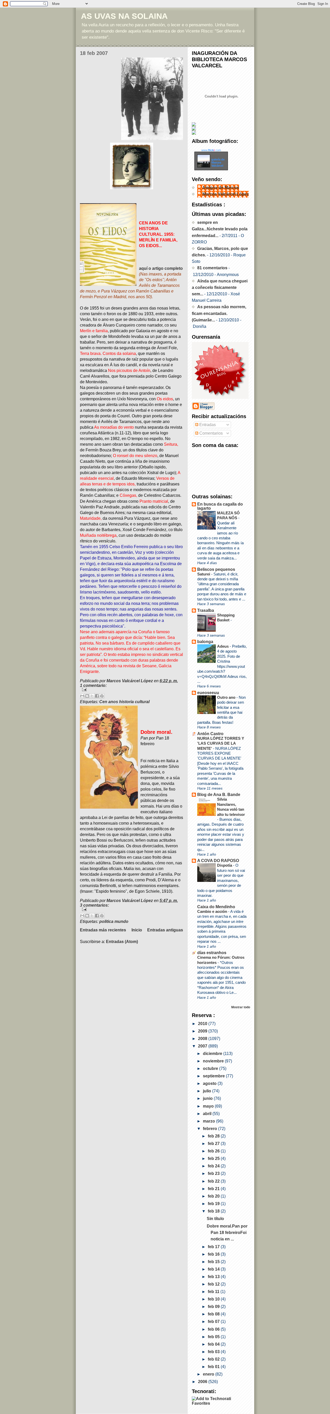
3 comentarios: (94, 905)
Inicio (136, 930)
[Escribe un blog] (87, 695)
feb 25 (214, 1158)
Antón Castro (210, 734)
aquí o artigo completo (161, 268)
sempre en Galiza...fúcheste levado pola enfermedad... (220, 229)
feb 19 (214, 1203)
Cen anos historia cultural (124, 702)
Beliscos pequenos (216, 569)
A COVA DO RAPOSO (218, 860)
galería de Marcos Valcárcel (218, 162)
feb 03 (214, 1352)
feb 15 (214, 1261)
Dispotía (225, 865)
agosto (210, 1083)
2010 (203, 1023)
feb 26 (214, 1151)
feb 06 (214, 1329)
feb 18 (214, 1211)
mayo (209, 1106)
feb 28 (214, 1136)
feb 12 (214, 1284)
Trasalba (205, 610)
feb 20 (214, 1196)
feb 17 (214, 1247)
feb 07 (214, 1321)
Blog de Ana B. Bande (218, 794)
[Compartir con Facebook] (97, 695)
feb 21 (214, 1189)
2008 (203, 1038)
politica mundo (113, 921)
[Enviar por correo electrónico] (82, 695)
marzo (209, 1121)
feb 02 (214, 1359)
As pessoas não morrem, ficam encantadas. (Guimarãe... (219, 313)
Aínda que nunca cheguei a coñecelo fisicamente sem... (220, 287)
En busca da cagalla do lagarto (220, 506)
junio (208, 1098)
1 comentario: (93, 685)
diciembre (213, 1053)
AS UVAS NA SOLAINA (124, 16)
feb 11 (214, 1291)
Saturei (204, 574)
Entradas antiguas (165, 930)
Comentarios (210, 433)
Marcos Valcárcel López (225, 194)
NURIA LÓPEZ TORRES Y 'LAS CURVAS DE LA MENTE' (220, 743)
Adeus (223, 646)
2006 (203, 1381)
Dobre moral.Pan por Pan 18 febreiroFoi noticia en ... (227, 1232)
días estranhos (211, 952)
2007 (203, 1046)
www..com (211, 150)
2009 (203, 1031)
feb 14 (214, 1269)
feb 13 (214, 1276)
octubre (211, 1068)
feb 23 (214, 1173)
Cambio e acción (212, 911)
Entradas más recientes (103, 930)
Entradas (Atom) (122, 941)
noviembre (214, 1061)
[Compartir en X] (92, 695)
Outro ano (226, 697)
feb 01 (214, 1366)
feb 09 (214, 1306)
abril (207, 1113)
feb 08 (214, 1314)
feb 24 (214, 1166)
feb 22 (214, 1181)
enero (209, 1374)
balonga (205, 641)
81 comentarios (212, 268)
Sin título (215, 1218)
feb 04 (214, 1344)
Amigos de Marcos (220, 187)
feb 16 (214, 1254)
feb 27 (214, 1143)
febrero (210, 1128)
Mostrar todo (240, 1007)
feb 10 (214, 1299)
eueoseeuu (208, 692)
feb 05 (214, 1337)
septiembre (214, 1076)
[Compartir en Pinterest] (101, 695)
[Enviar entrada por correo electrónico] (131, 689)
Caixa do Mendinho (216, 907)
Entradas (207, 424)
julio (207, 1091)
